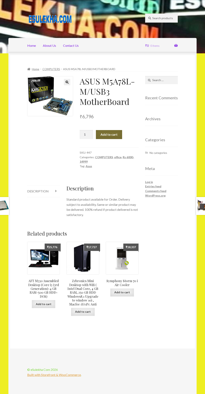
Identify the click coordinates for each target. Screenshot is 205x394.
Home (31, 45)
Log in (149, 182)
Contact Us (71, 45)
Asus (89, 166)
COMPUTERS (51, 69)
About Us (49, 45)
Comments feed (155, 191)
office (118, 157)
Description (38, 191)
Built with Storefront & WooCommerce (54, 375)
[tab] (43, 191)
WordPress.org (155, 195)
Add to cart (109, 134)
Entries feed (153, 186)
